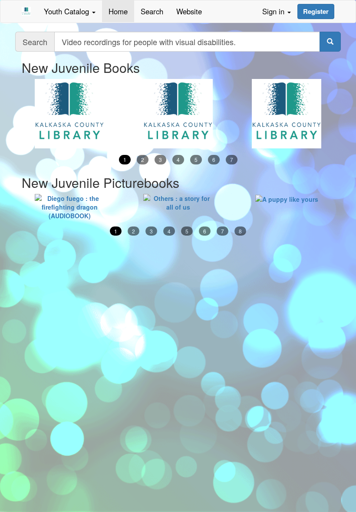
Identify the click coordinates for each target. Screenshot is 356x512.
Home (118, 11)
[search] (330, 42)
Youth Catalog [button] (67, 11)
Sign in (274, 11)
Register (316, 11)
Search (152, 11)
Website (189, 11)
